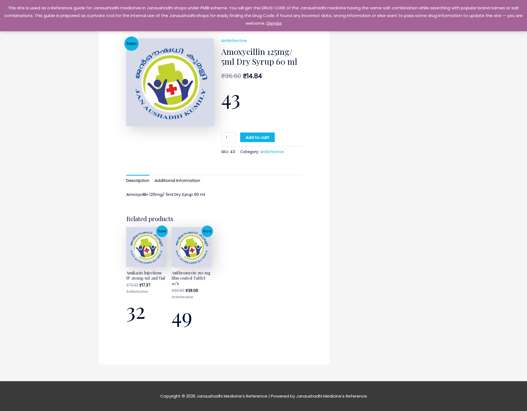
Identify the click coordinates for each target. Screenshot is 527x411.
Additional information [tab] (177, 180)
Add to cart (257, 137)
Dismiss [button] (274, 23)
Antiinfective (234, 40)
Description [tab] (137, 180)
